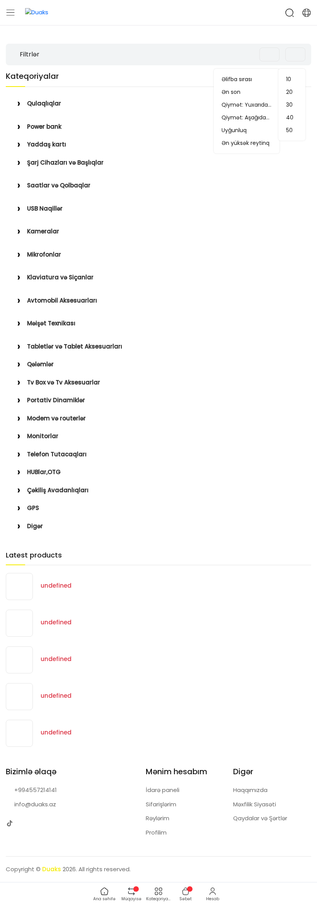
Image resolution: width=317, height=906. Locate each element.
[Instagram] (25, 823)
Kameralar (43, 231)
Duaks (51, 869)
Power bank (44, 126)
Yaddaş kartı (46, 144)
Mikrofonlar (44, 254)
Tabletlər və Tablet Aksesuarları (74, 346)
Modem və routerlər (56, 418)
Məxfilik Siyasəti (254, 804)
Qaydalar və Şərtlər (260, 818)
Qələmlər (40, 364)
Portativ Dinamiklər (56, 400)
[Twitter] (9, 823)
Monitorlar (42, 436)
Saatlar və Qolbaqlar (58, 185)
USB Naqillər (45, 208)
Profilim (156, 832)
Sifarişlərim (161, 804)
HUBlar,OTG (44, 472)
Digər (35, 526)
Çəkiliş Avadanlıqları (58, 490)
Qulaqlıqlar (44, 103)
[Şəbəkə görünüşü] (237, 54)
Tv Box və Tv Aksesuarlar (63, 382)
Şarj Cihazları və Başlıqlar (65, 162)
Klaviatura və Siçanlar (60, 277)
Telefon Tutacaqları (57, 454)
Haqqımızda (250, 790)
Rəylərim (157, 818)
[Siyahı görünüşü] (250, 54)
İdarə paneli (162, 790)
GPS (33, 508)
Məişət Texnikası (51, 323)
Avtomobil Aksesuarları (62, 300)
